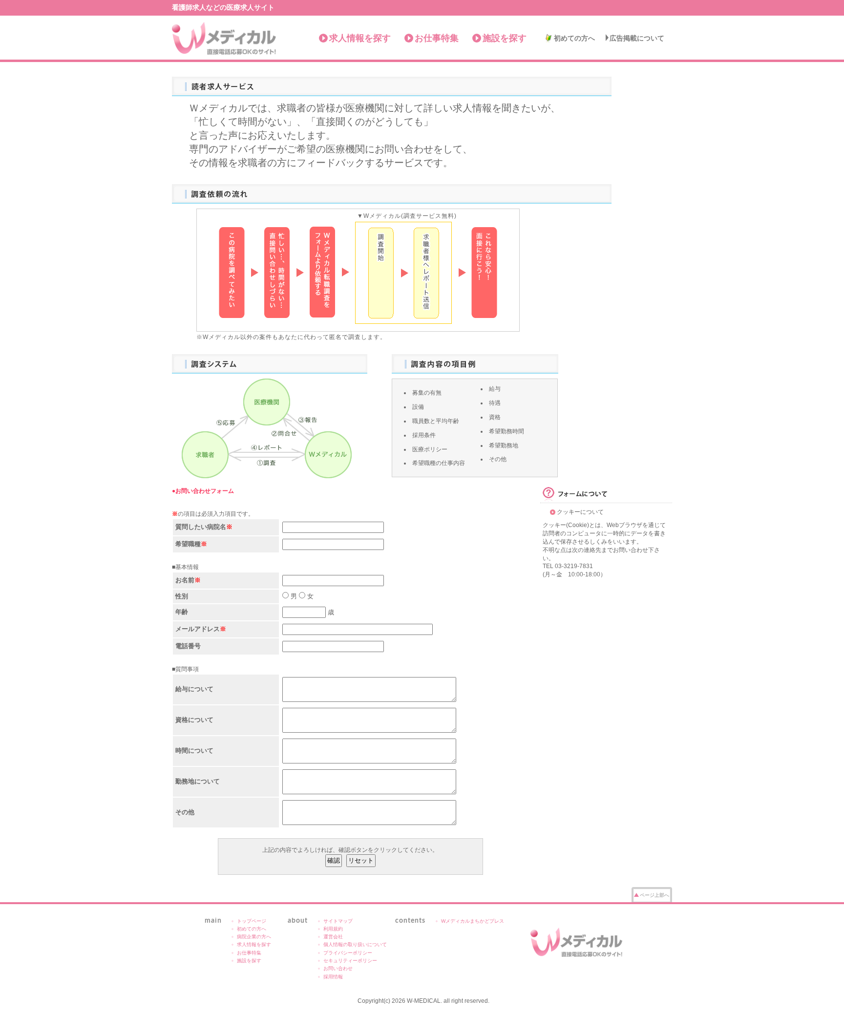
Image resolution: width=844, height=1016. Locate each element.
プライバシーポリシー (347, 952)
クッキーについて (580, 511)
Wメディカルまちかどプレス (472, 921)
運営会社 (333, 936)
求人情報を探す (360, 38)
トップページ (251, 921)
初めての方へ (574, 38)
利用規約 (333, 928)
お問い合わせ (338, 968)
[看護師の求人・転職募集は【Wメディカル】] (224, 38)
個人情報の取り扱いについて (355, 944)
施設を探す (505, 38)
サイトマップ (338, 921)
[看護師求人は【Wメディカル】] (576, 942)
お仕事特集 (437, 38)
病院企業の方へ (254, 936)
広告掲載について (637, 38)
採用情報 (333, 976)
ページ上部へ (654, 895)
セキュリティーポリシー (350, 960)
